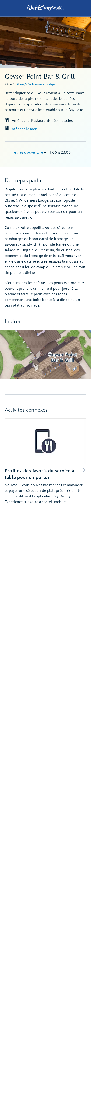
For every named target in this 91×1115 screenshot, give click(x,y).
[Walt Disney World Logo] (45, 8)
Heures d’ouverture (28, 152)
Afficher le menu (25, 129)
